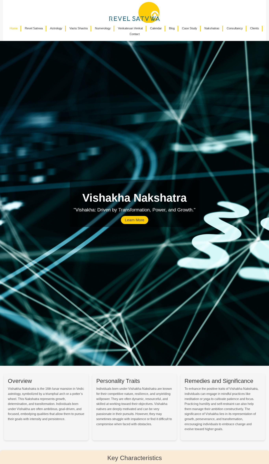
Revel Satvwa (34, 28)
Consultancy (235, 28)
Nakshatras (211, 28)
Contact (135, 34)
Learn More (134, 220)
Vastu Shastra (79, 28)
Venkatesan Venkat (130, 28)
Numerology (103, 28)
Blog (172, 28)
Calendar (156, 28)
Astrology (56, 28)
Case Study (189, 28)
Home (14, 28)
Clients (254, 28)
